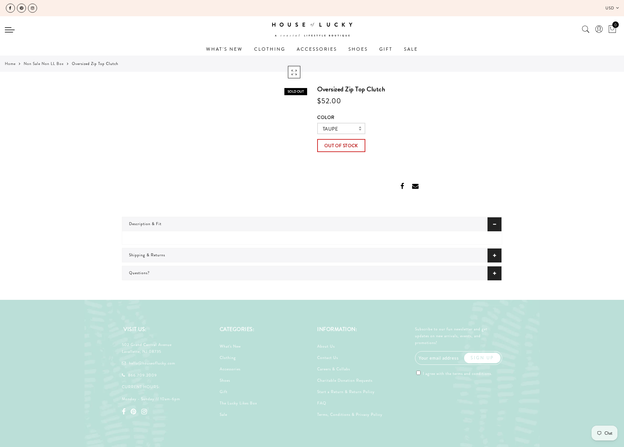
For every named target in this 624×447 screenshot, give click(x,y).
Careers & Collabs (333, 369)
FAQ (321, 403)
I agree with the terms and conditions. (457, 374)
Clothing (228, 358)
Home (10, 64)
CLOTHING (269, 49)
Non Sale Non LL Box (44, 64)
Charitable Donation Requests (344, 380)
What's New (230, 346)
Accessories (230, 369)
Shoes (225, 380)
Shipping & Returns (147, 255)
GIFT (386, 49)
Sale (223, 414)
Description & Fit (145, 224)
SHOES (358, 49)
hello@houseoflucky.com (152, 363)
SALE (411, 49)
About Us (326, 346)
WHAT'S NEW (224, 49)
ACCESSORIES (317, 49)
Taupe (330, 129)
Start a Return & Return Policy (346, 392)
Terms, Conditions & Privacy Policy (350, 414)
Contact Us (327, 358)
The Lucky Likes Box (238, 403)
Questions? (139, 273)
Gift (224, 392)
